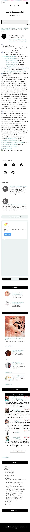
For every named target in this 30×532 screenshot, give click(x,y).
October (9, 474)
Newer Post (6, 279)
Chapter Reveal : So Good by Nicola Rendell (14, 484)
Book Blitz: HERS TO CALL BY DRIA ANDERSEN (18, 351)
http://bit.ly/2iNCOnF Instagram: (10, 146)
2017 (6, 469)
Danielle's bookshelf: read (18, 394)
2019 (6, 466)
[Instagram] (14, 5)
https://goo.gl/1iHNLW (12, 60)
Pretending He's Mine (17, 420)
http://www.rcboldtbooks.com (10, 140)
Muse (16, 431)
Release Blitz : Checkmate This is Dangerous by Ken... (14, 499)
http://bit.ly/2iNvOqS (10, 138)
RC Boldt (14, 41)
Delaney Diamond (17, 410)
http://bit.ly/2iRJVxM (7, 148)
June (8, 501)
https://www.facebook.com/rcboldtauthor (13, 142)
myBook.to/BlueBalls (10, 58)
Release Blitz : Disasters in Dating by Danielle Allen (14, 494)
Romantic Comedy (21, 41)
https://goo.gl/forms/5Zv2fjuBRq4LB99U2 (15, 72)
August (8, 477)
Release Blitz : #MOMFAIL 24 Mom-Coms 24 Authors (15, 487)
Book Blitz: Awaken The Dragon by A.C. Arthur (14, 339)
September (9, 475)
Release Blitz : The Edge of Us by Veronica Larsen (16, 480)
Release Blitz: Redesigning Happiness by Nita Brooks (18, 376)
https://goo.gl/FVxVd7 (12, 64)
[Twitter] (10, 5)
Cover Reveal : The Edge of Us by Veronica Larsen (14, 204)
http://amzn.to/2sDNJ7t (9, 56)
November (9, 472)
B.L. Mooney (17, 438)
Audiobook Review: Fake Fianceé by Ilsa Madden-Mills (15, 489)
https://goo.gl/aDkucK (8, 68)
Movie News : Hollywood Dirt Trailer (14, 497)
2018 (6, 468)
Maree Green (17, 432)
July (7, 478)
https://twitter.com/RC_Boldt (9, 144)
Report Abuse (6, 457)
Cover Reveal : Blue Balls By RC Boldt (18, 186)
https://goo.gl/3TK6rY (12, 66)
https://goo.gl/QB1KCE (12, 62)
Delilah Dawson (20, 399)
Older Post (23, 279)
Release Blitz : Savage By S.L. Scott (14, 496)
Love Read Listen (15, 11)
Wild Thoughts (16, 409)
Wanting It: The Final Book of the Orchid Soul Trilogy (16, 397)
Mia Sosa (17, 421)
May (8, 503)
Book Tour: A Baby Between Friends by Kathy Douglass (18, 364)
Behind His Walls (16, 437)
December (9, 471)
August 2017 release (18, 39)
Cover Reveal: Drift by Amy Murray (14, 482)
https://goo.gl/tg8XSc (22, 68)
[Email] (18, 5)
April (8, 504)
